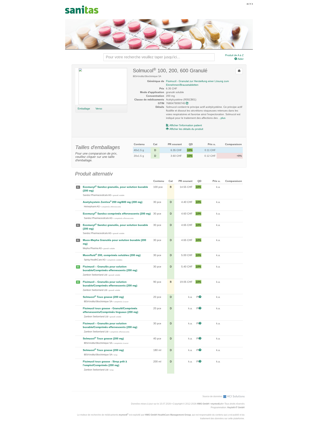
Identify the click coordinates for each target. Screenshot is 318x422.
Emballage (84, 108)
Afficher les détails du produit (186, 128)
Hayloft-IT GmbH (236, 407)
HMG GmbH (203, 404)
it (252, 4)
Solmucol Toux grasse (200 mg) (103, 296)
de (248, 4)
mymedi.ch (217, 404)
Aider (240, 58)
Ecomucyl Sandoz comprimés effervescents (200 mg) (117, 213)
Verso (99, 108)
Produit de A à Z (234, 55)
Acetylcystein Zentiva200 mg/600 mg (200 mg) (112, 202)
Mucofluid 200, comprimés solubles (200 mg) (112, 255)
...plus (221, 117)
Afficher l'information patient (185, 125)
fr (250, 4)
